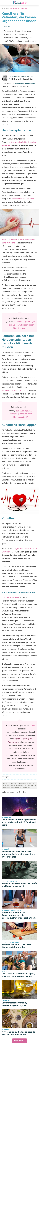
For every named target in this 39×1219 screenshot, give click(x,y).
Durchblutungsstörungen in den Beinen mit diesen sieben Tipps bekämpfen (21, 324)
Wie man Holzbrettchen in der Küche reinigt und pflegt (17, 945)
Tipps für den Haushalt (10, 942)
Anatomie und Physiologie (19, 8)
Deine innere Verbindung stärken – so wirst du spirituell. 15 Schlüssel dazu (19, 822)
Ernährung (6, 1000)
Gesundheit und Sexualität (12, 910)
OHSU (33, 725)
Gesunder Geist (7, 817)
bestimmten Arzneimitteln (23, 199)
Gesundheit (5, 8)
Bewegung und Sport (9, 881)
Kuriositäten (7, 849)
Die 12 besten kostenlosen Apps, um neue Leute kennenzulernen (18, 975)
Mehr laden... (19, 1041)
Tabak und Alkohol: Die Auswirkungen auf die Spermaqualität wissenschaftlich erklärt (18, 915)
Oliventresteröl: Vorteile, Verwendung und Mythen (14, 1004)
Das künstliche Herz (10, 597)
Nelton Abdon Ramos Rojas (22, 79)
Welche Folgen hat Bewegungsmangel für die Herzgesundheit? (20, 413)
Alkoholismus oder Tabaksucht (15, 390)
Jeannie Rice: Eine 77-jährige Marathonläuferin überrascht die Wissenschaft (18, 854)
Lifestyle (5, 971)
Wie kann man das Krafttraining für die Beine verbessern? (19, 884)
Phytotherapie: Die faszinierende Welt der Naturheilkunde (18, 1033)
